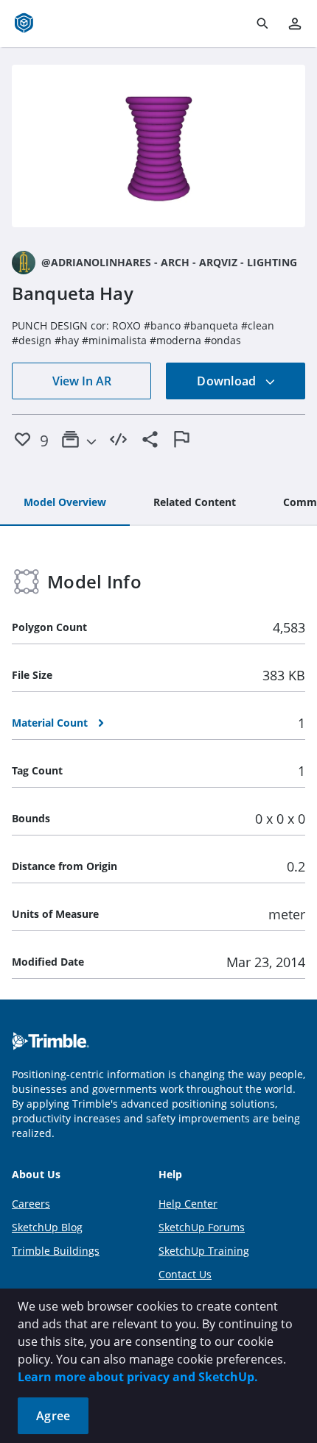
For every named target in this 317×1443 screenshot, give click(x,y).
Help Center (187, 1204)
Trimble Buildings (56, 1251)
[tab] (65, 503)
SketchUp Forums (201, 1227)
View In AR (81, 381)
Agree (53, 1416)
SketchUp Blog (47, 1227)
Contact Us (185, 1274)
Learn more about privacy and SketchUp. (138, 1377)
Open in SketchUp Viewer (158, 146)
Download (228, 381)
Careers (31, 1204)
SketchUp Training (203, 1251)
